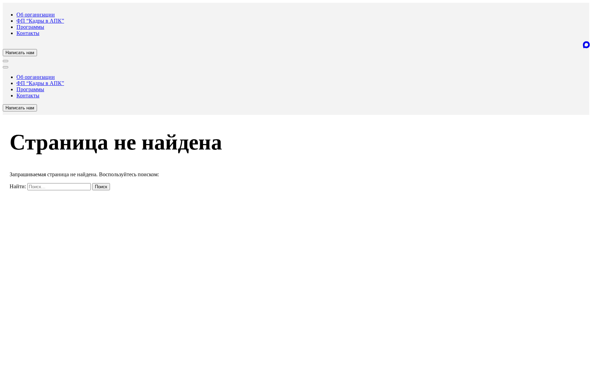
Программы (30, 27)
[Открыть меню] (5, 61)
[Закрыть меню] (5, 67)
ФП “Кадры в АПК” (40, 21)
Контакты (27, 33)
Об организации (35, 14)
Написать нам (19, 52)
